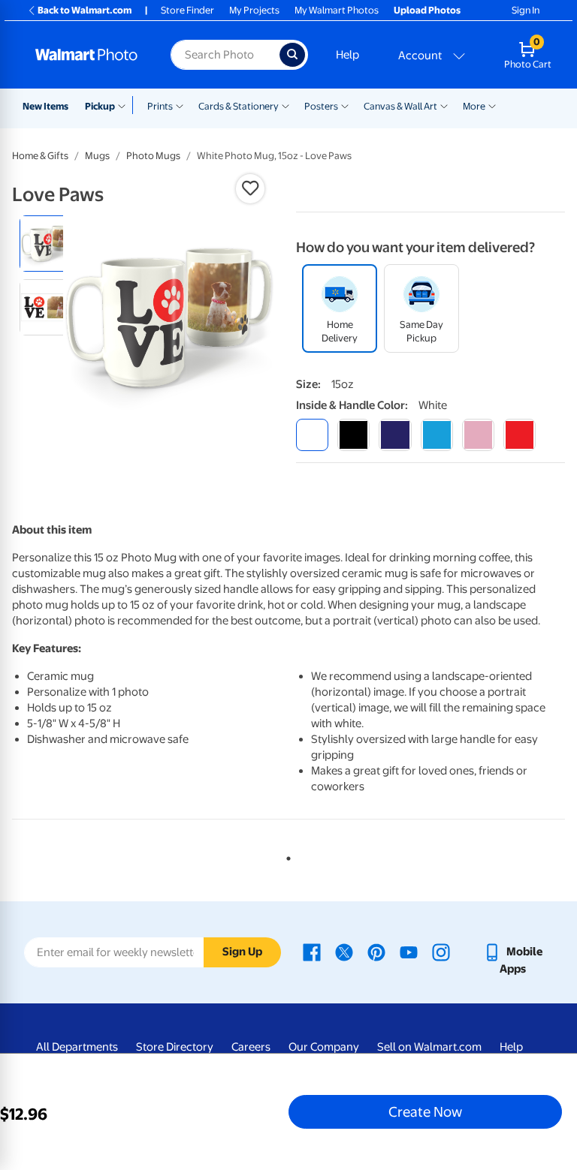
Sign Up (242, 951)
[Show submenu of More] (492, 105)
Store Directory (174, 1047)
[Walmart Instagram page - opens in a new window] (441, 951)
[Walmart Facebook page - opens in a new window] (312, 951)
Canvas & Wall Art (400, 106)
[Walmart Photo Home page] (87, 55)
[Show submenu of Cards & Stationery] (285, 105)
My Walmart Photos (337, 10)
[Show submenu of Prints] (179, 105)
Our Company (323, 1047)
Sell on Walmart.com (429, 1047)
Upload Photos (427, 10)
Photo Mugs (153, 155)
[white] (312, 435)
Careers (250, 1047)
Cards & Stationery (238, 106)
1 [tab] (285, 855)
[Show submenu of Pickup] (125, 105)
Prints (160, 106)
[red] (519, 435)
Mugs (97, 155)
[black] (353, 435)
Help (347, 55)
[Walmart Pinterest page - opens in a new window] (376, 951)
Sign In (525, 10)
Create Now (425, 1111)
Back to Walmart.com (84, 10)
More (474, 106)
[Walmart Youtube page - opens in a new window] (409, 951)
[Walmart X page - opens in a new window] (344, 951)
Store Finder (187, 10)
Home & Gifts (40, 155)
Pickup (100, 106)
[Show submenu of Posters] (344, 105)
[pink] (478, 435)
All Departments (77, 1047)
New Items (45, 106)
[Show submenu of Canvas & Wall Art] (444, 105)
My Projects (254, 10)
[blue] (395, 435)
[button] (250, 188)
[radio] (48, 243)
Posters (321, 106)
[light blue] (437, 435)
